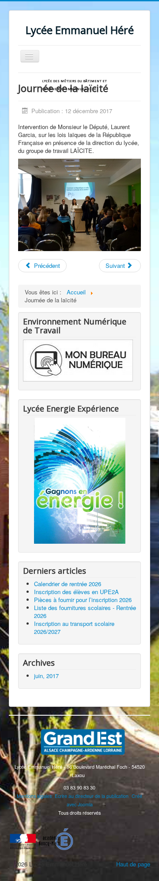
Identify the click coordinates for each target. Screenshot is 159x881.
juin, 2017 (46, 675)
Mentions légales (34, 796)
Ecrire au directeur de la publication (92, 796)
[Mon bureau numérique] (78, 359)
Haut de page (133, 864)
